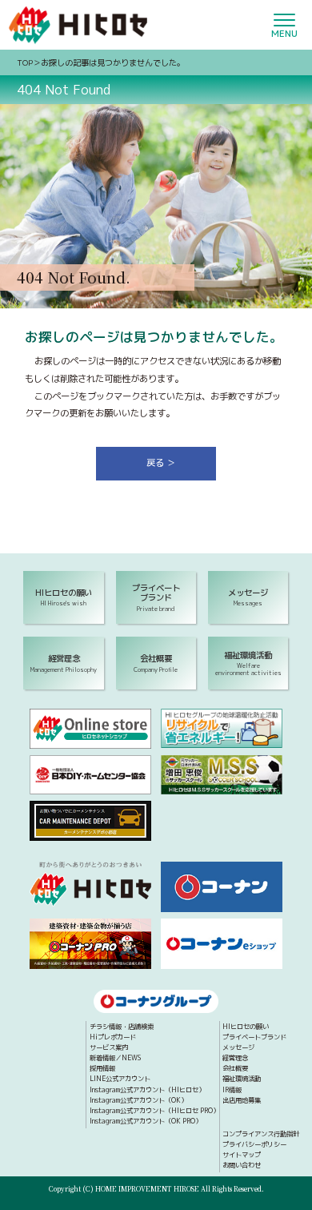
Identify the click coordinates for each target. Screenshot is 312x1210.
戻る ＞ (160, 462)
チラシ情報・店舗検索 (122, 1027)
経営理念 (235, 1059)
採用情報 (102, 1069)
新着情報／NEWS (115, 1059)
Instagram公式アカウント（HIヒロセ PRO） (154, 1111)
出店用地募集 (241, 1101)
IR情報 (232, 1091)
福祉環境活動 (241, 1079)
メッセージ (238, 1048)
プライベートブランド (254, 1038)
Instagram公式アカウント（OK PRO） (146, 1122)
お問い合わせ (241, 1166)
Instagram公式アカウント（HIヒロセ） (147, 1091)
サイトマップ (241, 1156)
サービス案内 (109, 1048)
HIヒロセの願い (245, 1027)
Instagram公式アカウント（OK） (138, 1101)
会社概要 (235, 1069)
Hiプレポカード (113, 1038)
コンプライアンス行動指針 (260, 1135)
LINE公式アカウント (120, 1079)
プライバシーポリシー (254, 1145)
